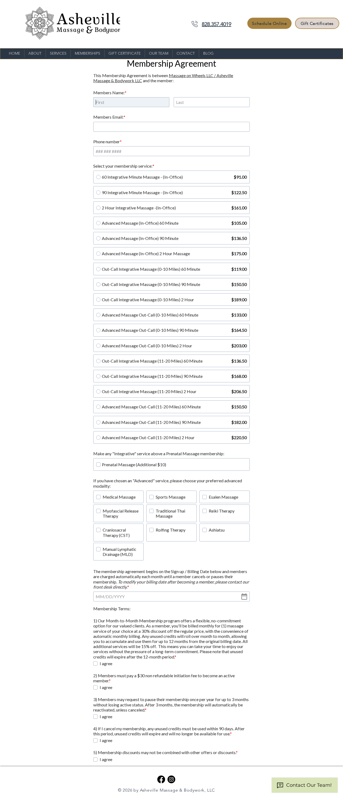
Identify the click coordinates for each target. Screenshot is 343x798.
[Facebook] (161, 779)
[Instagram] (171, 779)
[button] (58, 53)
